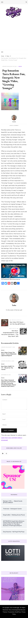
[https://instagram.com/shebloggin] (6, 453)
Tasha (14, 121)
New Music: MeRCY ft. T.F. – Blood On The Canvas (7, 367)
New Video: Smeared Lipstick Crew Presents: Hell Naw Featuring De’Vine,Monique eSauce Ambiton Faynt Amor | (8, 383)
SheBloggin (16, 607)
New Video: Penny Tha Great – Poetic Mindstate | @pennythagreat (8, 354)
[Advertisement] (14, 33)
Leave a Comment (14, 125)
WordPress (18, 612)
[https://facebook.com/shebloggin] (2, 453)
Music (20, 66)
